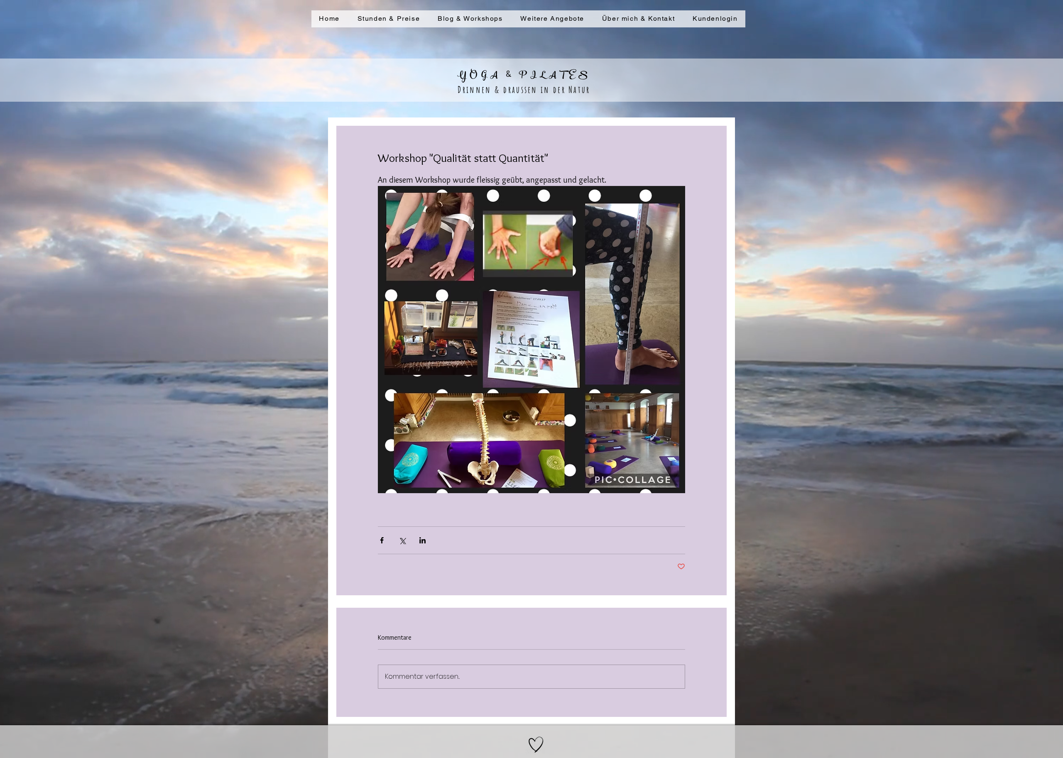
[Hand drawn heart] (536, 744)
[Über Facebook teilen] (382, 540)
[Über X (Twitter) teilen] (402, 540)
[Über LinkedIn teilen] (422, 540)
